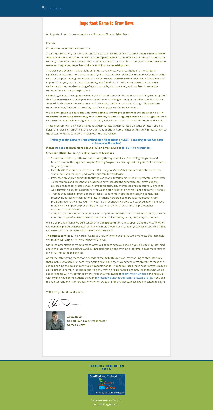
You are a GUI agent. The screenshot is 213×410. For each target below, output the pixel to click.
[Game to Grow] (51, 8)
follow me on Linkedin (135, 273)
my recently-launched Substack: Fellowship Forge (123, 277)
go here (60, 147)
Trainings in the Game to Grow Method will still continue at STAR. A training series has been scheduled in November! (106, 141)
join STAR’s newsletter (136, 147)
